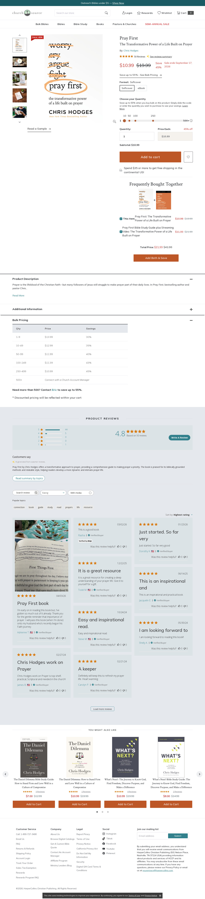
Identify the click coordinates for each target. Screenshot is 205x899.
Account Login (23, 858)
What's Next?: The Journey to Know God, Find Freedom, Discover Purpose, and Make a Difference (125, 783)
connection (19, 507)
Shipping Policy (23, 853)
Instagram (111, 833)
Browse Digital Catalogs (63, 839)
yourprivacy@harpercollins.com (158, 870)
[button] (188, 157)
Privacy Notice (83, 843)
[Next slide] (19, 122)
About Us (55, 834)
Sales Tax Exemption (26, 868)
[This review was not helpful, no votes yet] (63, 638)
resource (88, 507)
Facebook (111, 843)
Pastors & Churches (124, 24)
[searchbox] (23, 492)
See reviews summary (161, 56)
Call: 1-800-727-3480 (26, 834)
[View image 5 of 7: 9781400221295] (20, 112)
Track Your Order (24, 863)
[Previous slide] (19, 35)
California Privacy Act (87, 848)
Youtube (110, 848)
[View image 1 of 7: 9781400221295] (20, 45)
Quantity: (125, 129)
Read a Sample (37, 128)
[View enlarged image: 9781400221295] (73, 78)
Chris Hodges (131, 50)
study (50, 507)
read (59, 507)
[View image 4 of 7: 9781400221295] (20, 95)
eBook (141, 88)
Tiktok (109, 838)
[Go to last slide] (6, 774)
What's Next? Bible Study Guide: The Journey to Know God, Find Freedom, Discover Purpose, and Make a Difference (171, 783)
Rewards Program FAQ (27, 877)
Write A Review (179, 437)
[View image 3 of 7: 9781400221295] (20, 79)
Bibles (61, 24)
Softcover (127, 88)
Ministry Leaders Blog (61, 865)
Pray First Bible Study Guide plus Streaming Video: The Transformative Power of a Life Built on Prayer (148, 231)
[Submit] (106, 12)
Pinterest (110, 853)
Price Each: (164, 129)
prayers (69, 507)
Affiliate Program (59, 860)
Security (80, 862)
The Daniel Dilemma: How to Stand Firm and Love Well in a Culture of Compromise (79, 783)
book (31, 507)
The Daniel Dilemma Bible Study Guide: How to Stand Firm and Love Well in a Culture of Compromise (34, 783)
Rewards (20, 872)
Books (100, 24)
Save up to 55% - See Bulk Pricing (139, 74)
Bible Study (80, 24)
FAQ (18, 843)
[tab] (97, 812)
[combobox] (82, 12)
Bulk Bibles (42, 24)
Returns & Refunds (25, 848)
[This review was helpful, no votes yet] (57, 638)
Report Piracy (83, 834)
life (78, 507)
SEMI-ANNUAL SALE (157, 24)
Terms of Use (83, 839)
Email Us (20, 839)
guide (40, 507)
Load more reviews (102, 709)
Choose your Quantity (133, 98)
